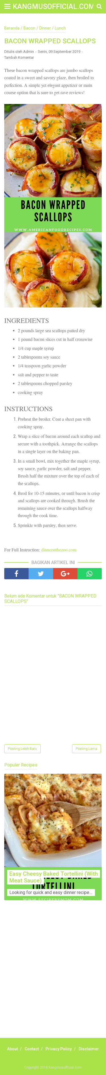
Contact (32, 1049)
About (12, 1049)
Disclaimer (89, 1049)
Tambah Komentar (19, 57)
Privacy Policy (59, 1049)
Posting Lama (86, 749)
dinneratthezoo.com (58, 550)
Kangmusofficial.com (54, 7)
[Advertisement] (53, 975)
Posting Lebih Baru (22, 749)
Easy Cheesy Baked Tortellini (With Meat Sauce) (53, 877)
